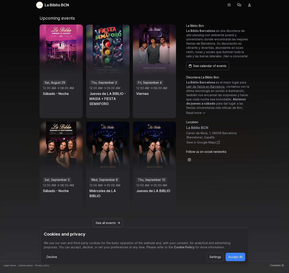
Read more (194, 113)
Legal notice (9, 265)
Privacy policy (42, 265)
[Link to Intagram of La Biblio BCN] (189, 160)
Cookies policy (25, 265)
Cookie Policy (184, 247)
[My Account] (249, 5)
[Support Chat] (239, 5)
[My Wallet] (229, 5)
